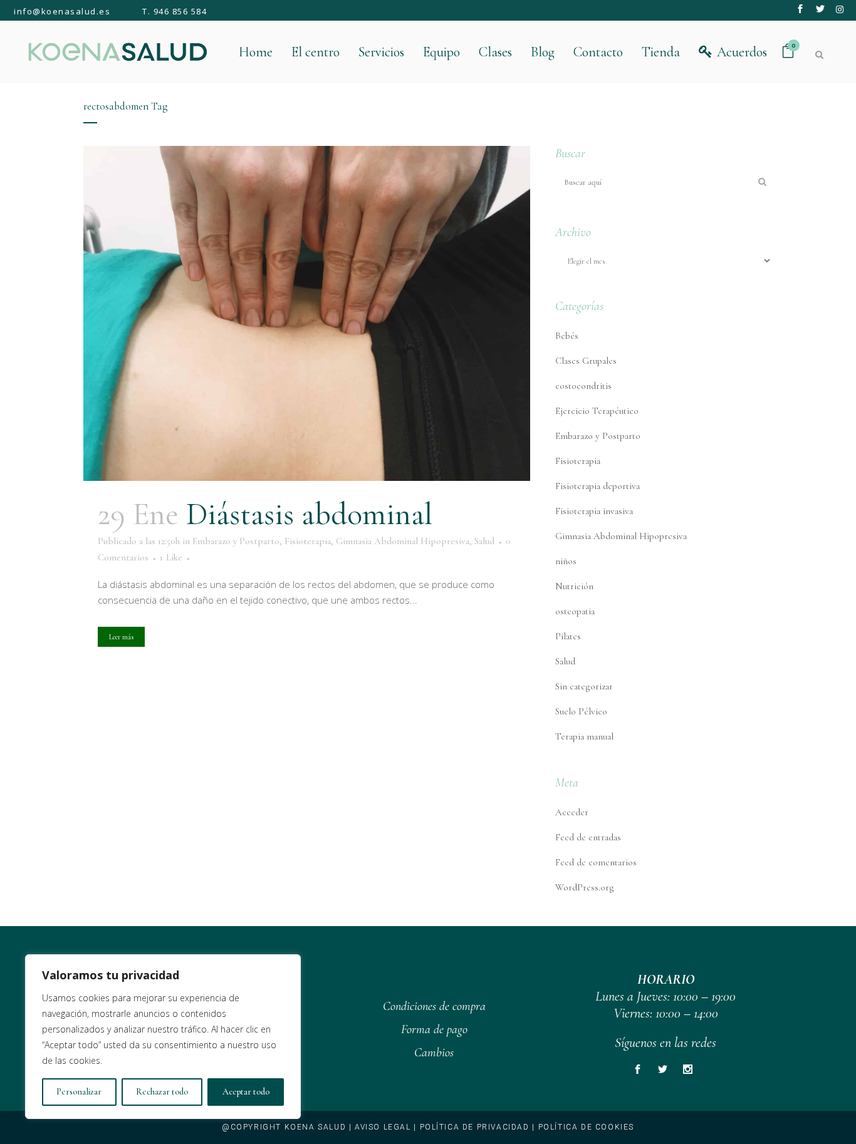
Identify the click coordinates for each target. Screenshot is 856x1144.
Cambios (434, 1052)
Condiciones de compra (434, 1006)
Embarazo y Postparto (235, 541)
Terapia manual (584, 736)
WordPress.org (584, 887)
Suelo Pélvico (581, 711)
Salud (484, 541)
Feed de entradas (588, 837)
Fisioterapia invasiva (594, 511)
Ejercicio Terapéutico (597, 410)
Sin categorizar (584, 686)
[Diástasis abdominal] (306, 313)
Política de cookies (586, 1127)
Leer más (121, 636)
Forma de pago (434, 1029)
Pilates (568, 636)
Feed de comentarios (596, 862)
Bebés (566, 335)
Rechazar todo (162, 1091)
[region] (163, 1036)
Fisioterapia (307, 541)
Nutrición (574, 586)
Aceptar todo (245, 1091)
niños (566, 561)
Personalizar (79, 1091)
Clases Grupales (586, 360)
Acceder (571, 812)
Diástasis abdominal (309, 514)
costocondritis (583, 385)
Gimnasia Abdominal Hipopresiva (402, 541)
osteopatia (575, 611)
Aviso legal (383, 1127)
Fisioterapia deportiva (597, 486)
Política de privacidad (475, 1127)
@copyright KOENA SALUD (284, 1127)
